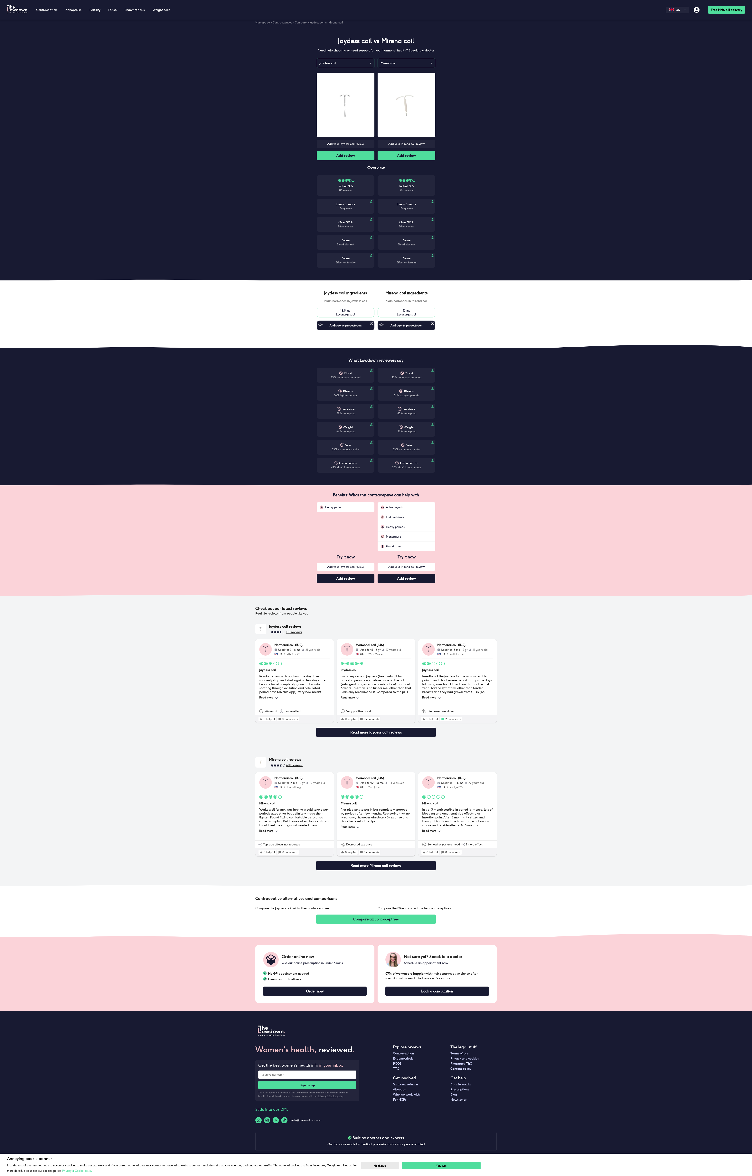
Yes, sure (441, 1165)
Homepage (262, 22)
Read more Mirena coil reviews (376, 865)
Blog (453, 1094)
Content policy (460, 1069)
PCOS (397, 1064)
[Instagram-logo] (267, 1120)
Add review (345, 155)
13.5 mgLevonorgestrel (345, 312)
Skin (348, 445)
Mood (348, 373)
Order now (315, 991)
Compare (301, 22)
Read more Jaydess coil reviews (376, 732)
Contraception (403, 1053)
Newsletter (458, 1100)
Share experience (405, 1084)
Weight (348, 427)
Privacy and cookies (464, 1058)
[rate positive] (261, 719)
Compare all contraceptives (376, 919)
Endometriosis (403, 1058)
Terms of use (459, 1053)
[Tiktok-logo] (284, 1120)
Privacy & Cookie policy (330, 1096)
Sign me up (307, 1085)
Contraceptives (282, 22)
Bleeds (348, 391)
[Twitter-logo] (276, 1120)
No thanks (380, 1165)
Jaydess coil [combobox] (328, 63)
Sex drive (348, 409)
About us (399, 1089)
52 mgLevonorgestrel (406, 312)
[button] (345, 293)
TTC (396, 1069)
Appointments (460, 1084)
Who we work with (406, 1094)
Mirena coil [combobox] (388, 63)
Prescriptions (459, 1089)
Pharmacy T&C (461, 1064)
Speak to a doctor (421, 50)
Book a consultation (437, 991)
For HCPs (399, 1100)
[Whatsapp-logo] (258, 1120)
